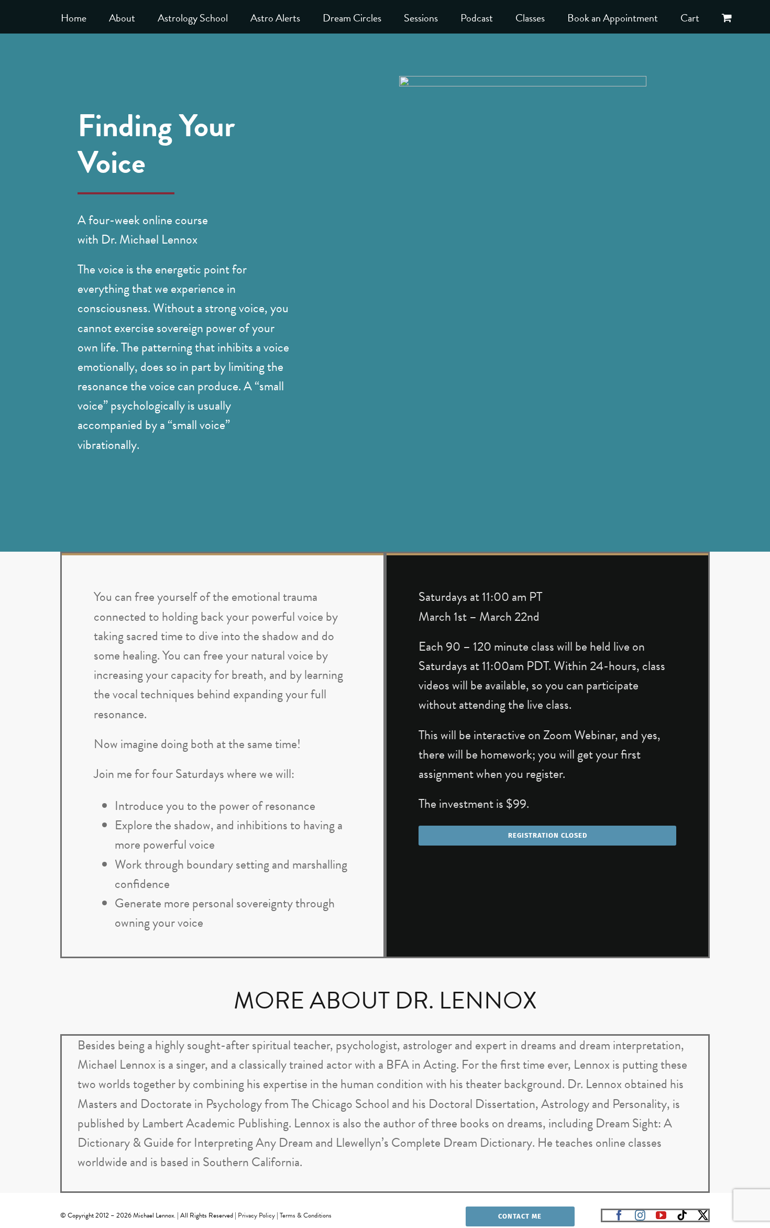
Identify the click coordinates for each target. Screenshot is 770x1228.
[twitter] (703, 1215)
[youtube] (661, 1215)
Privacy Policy (256, 1215)
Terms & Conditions (306, 1215)
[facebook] (619, 1215)
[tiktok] (682, 1215)
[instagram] (640, 1215)
